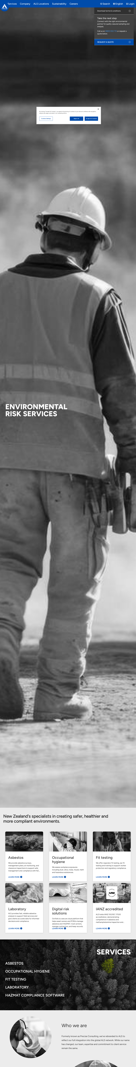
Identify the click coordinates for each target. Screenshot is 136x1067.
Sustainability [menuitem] (59, 3)
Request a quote (105, 42)
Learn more (14, 877)
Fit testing (15, 979)
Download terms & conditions (109, 11)
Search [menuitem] (106, 3)
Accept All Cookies (91, 118)
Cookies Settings (46, 118)
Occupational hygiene (27, 971)
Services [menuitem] (12, 3)
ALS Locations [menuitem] (41, 3)
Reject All (76, 118)
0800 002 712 (111, 31)
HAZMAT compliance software (35, 995)
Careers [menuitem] (74, 3)
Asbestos (14, 963)
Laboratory (17, 987)
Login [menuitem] (131, 3)
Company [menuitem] (25, 3)
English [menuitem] (119, 3)
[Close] (98, 109)
